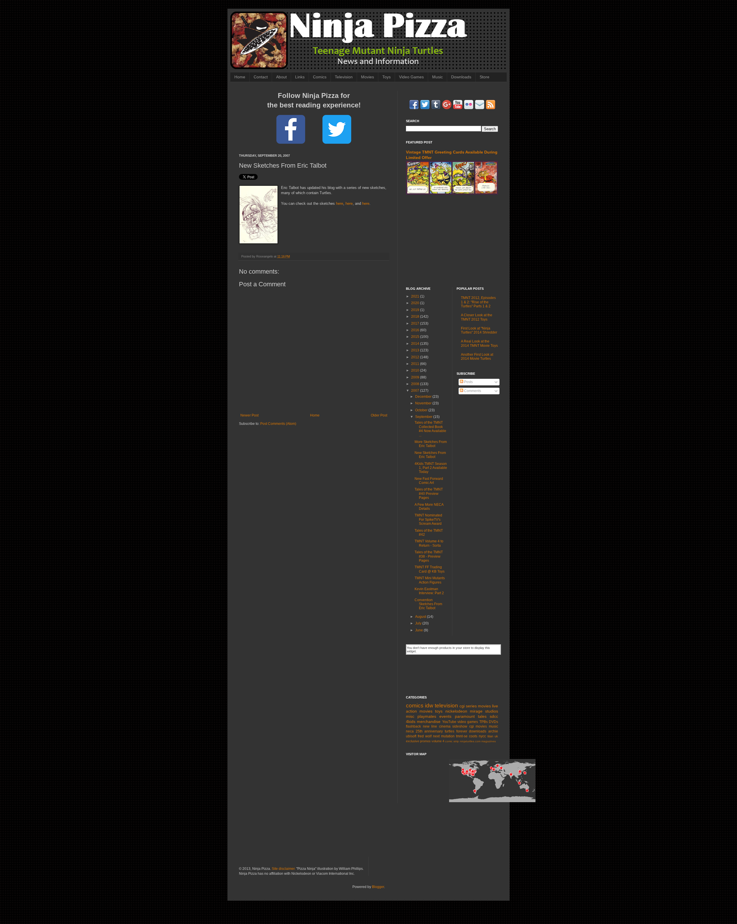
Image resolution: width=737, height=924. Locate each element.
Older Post (379, 415)
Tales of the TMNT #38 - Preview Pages (429, 556)
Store (484, 77)
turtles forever (456, 731)
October (421, 410)
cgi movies (478, 726)
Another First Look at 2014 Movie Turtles (477, 357)
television (446, 706)
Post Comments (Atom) (278, 424)
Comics (319, 77)
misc (410, 716)
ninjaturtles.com (470, 741)
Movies (367, 77)
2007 (415, 391)
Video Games (411, 77)
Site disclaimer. (283, 869)
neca (410, 731)
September (424, 417)
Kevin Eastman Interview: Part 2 (429, 591)
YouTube (449, 722)
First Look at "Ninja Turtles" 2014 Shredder (479, 330)
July (418, 623)
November (423, 403)
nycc (482, 736)
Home (239, 77)
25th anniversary (429, 731)
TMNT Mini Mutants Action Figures (430, 580)
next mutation (444, 736)
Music (437, 77)
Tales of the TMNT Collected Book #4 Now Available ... (430, 429)
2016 (415, 330)
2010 (415, 370)
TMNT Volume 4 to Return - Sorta (429, 543)
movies (484, 706)
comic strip (452, 741)
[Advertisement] (452, 241)
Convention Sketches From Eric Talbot (428, 604)
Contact (261, 77)
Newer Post (249, 415)
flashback (413, 726)
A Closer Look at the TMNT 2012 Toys (476, 317)
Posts (468, 382)
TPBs (483, 722)
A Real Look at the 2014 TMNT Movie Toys (479, 343)
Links (300, 77)
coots (473, 736)
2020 (415, 303)
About (281, 77)
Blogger (378, 887)
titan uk (492, 736)
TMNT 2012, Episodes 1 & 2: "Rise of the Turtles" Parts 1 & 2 (478, 302)
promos (425, 741)
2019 (415, 310)
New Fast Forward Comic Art (429, 481)
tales (482, 716)
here (339, 203)
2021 (415, 296)
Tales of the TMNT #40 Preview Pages (429, 493)
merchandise (428, 721)
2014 (415, 344)
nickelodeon (456, 711)
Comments (472, 391)
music (493, 726)
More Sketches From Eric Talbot (431, 444)
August (421, 617)
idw (429, 706)
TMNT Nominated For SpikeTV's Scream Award (428, 519)
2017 (415, 323)
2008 (415, 384)
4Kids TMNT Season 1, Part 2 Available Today (431, 468)
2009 (415, 377)
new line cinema (437, 726)
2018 (415, 317)
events (445, 716)
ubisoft (411, 736)
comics (414, 706)
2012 (415, 357)
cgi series (468, 706)
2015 (415, 337)
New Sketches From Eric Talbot (430, 455)
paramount (465, 716)
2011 (415, 364)
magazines (488, 741)
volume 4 (438, 741)
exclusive (412, 741)
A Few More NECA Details (429, 507)
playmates (426, 716)
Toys (386, 77)
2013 (415, 350)
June (419, 630)
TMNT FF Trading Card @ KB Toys (430, 569)
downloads (477, 731)
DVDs (493, 722)
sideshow (459, 726)
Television (344, 77)
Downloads (461, 77)
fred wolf (425, 736)
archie (493, 731)
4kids (410, 721)
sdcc (494, 716)
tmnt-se (462, 736)
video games (467, 722)
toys (438, 711)
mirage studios (484, 711)
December (423, 397)
